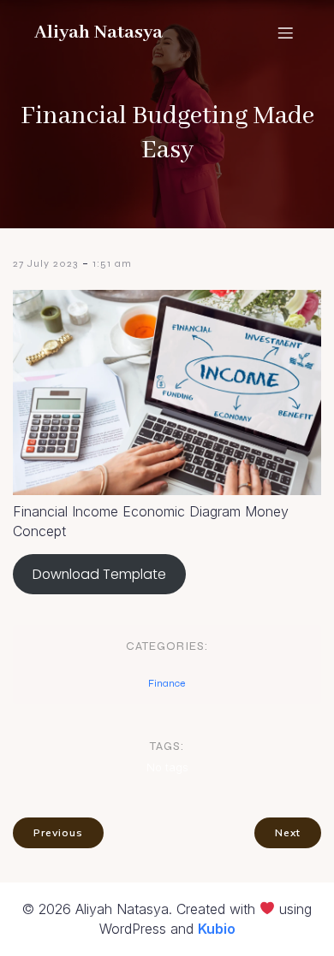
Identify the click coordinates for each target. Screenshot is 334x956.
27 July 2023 (45, 263)
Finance (166, 683)
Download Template (99, 574)
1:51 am (112, 263)
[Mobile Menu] (285, 32)
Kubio (217, 928)
